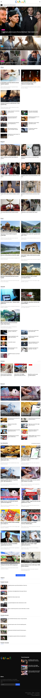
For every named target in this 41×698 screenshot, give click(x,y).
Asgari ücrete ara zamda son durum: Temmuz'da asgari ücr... (9, 397)
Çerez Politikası (37, 694)
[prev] (38, 5)
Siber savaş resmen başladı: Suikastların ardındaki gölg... (33, 111)
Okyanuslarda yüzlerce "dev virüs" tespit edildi (12, 348)
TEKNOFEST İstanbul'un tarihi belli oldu (14, 354)
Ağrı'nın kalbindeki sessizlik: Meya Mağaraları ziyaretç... (9, 158)
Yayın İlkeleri (37, 692)
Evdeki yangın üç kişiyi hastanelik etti (32, 375)
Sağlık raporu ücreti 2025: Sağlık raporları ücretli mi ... (34, 424)
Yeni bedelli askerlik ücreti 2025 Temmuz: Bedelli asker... (13, 436)
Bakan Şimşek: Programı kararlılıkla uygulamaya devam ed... (14, 430)
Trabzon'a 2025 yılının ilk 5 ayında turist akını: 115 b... (30, 234)
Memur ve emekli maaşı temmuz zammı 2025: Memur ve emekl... (30, 397)
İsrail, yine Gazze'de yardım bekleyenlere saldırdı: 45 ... (12, 117)
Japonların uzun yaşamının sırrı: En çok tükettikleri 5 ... (33, 117)
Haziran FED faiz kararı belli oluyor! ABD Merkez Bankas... (34, 419)
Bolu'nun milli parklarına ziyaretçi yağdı (10, 255)
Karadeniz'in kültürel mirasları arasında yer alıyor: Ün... (30, 194)
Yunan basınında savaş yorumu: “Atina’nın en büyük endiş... (28, 83)
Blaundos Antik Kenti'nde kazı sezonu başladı (9, 277)
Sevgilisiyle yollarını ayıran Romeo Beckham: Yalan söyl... (30, 176)
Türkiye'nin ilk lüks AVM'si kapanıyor (9, 5)
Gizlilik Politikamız (30, 694)
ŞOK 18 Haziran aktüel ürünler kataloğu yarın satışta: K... (33, 430)
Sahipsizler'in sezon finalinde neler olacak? (9, 62)
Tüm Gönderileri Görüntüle (35, 443)
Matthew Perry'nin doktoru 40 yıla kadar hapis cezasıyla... (30, 158)
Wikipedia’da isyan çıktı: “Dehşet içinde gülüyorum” (10, 302)
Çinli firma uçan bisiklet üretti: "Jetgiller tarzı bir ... (33, 337)
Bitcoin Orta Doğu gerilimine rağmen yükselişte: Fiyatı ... (30, 413)
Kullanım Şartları (28, 692)
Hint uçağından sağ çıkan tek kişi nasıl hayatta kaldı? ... (30, 302)
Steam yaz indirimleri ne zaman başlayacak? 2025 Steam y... (33, 342)
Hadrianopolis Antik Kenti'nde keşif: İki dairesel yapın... (17, 630)
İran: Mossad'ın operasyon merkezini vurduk (32, 129)
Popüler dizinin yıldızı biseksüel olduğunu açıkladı (10, 193)
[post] (20, 21)
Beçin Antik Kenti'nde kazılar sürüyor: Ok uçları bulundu (17, 618)
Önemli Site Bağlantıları (36, 695)
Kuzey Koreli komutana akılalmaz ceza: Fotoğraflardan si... (13, 123)
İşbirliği (33, 692)
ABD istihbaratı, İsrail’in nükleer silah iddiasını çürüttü (33, 123)
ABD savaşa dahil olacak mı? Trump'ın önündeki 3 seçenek (13, 129)
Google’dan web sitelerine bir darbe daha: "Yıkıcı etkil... (33, 348)
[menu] (1, 2)
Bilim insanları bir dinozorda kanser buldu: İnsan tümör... (9, 323)
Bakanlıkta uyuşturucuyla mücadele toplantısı (19, 375)
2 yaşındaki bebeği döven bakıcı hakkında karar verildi (17, 602)
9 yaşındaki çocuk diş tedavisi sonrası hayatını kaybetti (10, 83)
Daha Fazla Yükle (20, 575)
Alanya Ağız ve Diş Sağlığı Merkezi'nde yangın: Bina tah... (6, 375)
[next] (39, 5)
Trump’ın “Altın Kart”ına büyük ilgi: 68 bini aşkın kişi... (14, 111)
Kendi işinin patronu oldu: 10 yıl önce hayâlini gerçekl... (17, 624)
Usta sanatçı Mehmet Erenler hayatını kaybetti (9, 212)
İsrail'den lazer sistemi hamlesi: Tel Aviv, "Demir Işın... (14, 135)
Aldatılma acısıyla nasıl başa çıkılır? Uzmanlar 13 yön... (30, 62)
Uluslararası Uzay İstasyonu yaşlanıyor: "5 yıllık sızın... (12, 331)
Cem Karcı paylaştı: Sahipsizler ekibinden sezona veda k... (10, 176)
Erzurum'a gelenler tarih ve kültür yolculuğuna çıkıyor (29, 277)
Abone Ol (17, 684)
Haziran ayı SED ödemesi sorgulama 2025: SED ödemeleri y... (9, 413)
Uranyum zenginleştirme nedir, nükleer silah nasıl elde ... (13, 337)
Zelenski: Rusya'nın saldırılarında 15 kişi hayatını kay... (10, 104)
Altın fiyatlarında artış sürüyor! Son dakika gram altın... (14, 419)
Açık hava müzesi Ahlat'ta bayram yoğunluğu (9, 234)
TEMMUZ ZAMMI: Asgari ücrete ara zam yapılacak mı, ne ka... (34, 436)
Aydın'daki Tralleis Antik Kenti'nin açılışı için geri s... (30, 255)
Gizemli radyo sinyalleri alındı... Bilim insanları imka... (33, 331)
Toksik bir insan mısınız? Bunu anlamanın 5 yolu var (12, 47)
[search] (39, 2)
